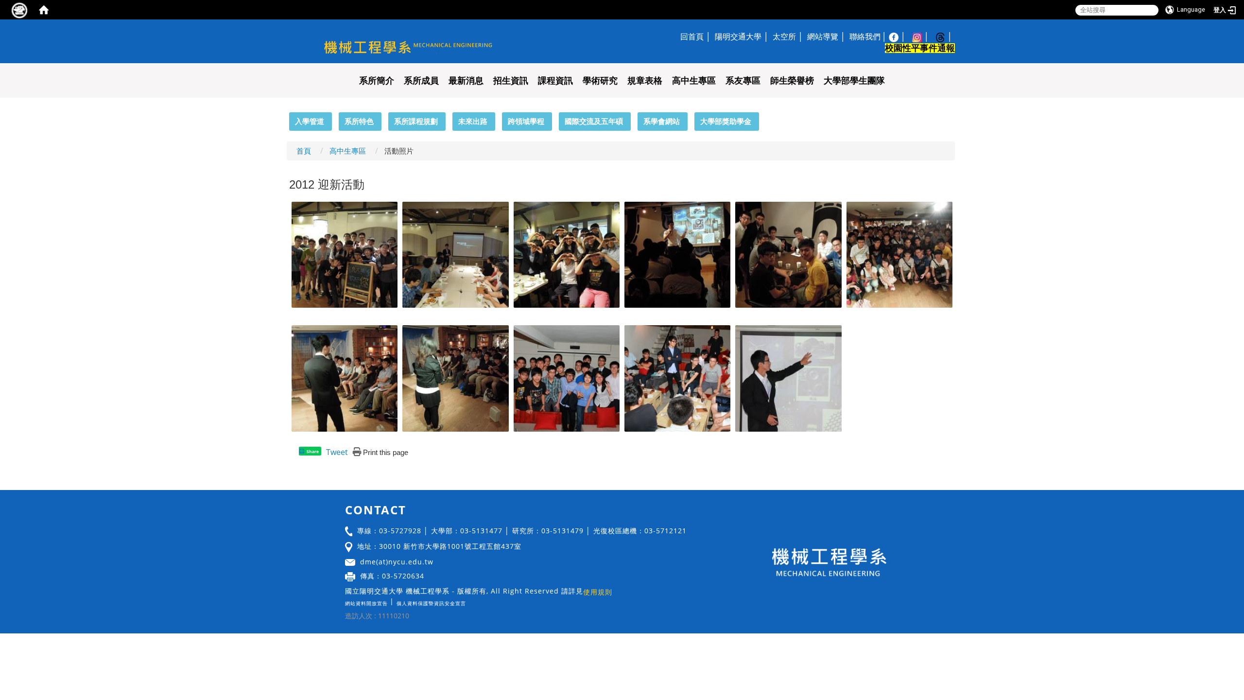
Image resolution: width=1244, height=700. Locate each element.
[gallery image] (344, 253)
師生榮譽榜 (792, 81)
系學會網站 (661, 121)
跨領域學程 (526, 121)
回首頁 (692, 36)
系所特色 (359, 121)
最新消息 (466, 81)
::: (285, 117)
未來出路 (472, 121)
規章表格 (644, 81)
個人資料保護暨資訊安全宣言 (431, 603)
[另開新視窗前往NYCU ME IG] (922, 36)
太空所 (784, 36)
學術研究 (600, 81)
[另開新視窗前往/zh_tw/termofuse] (468, 601)
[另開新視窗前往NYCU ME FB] (898, 36)
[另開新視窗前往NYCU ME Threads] (945, 36)
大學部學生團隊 (854, 81)
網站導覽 (822, 36)
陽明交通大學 (738, 36)
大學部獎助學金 (725, 121)
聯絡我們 (865, 36)
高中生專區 (694, 81)
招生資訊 (510, 81)
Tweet (337, 452)
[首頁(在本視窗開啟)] (44, 9)
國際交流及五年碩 (594, 121)
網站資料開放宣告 (366, 603)
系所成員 (421, 81)
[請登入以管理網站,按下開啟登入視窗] (19, 9)
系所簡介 (376, 81)
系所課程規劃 (416, 121)
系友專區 (743, 81)
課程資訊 (555, 81)
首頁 (303, 151)
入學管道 (309, 121)
